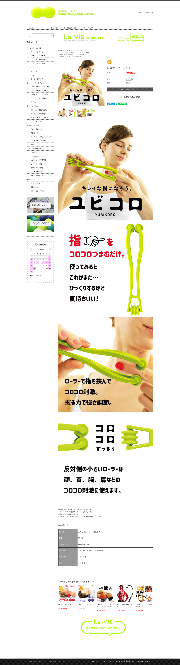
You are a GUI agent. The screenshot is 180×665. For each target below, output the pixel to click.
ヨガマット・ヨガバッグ (39, 56)
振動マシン (35, 187)
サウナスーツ (35, 152)
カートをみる (149, 12)
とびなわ (34, 144)
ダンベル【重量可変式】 (39, 110)
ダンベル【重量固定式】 (39, 114)
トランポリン (35, 183)
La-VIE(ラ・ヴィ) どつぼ (66, 604)
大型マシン (31, 179)
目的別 (62, 56)
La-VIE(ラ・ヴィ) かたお (86, 604)
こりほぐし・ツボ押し (84, 52)
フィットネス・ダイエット (36, 83)
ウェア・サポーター (34, 149)
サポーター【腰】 (37, 164)
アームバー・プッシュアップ (41, 137)
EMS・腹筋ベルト (37, 129)
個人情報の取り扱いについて (38, 661)
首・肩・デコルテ (37, 79)
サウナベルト (35, 156)
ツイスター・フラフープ (39, 90)
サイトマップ (88, 28)
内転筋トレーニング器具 (39, 94)
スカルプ (34, 75)
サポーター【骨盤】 (38, 168)
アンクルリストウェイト (39, 118)
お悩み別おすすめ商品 (66, 54)
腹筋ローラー (35, 133)
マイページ (139, 12)
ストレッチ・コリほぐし (67, 52)
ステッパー (35, 102)
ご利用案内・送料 (70, 28)
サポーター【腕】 (37, 171)
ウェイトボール (36, 121)
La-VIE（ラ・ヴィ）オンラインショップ (43, 28)
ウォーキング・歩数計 (39, 98)
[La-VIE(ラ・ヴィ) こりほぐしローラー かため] (105, 593)
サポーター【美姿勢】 (39, 160)
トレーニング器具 (33, 125)
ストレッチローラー (38, 52)
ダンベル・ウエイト (34, 106)
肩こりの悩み (80, 54)
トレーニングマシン (38, 191)
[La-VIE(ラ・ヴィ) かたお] (86, 593)
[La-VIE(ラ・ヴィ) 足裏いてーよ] (144, 593)
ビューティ (31, 67)
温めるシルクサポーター (39, 175)
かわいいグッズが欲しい (74, 56)
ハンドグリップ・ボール (39, 141)
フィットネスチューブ (39, 59)
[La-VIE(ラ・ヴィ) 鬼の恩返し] (125, 593)
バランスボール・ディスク (40, 87)
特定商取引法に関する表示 (58, 661)
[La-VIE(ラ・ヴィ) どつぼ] (67, 593)
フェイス (34, 71)
